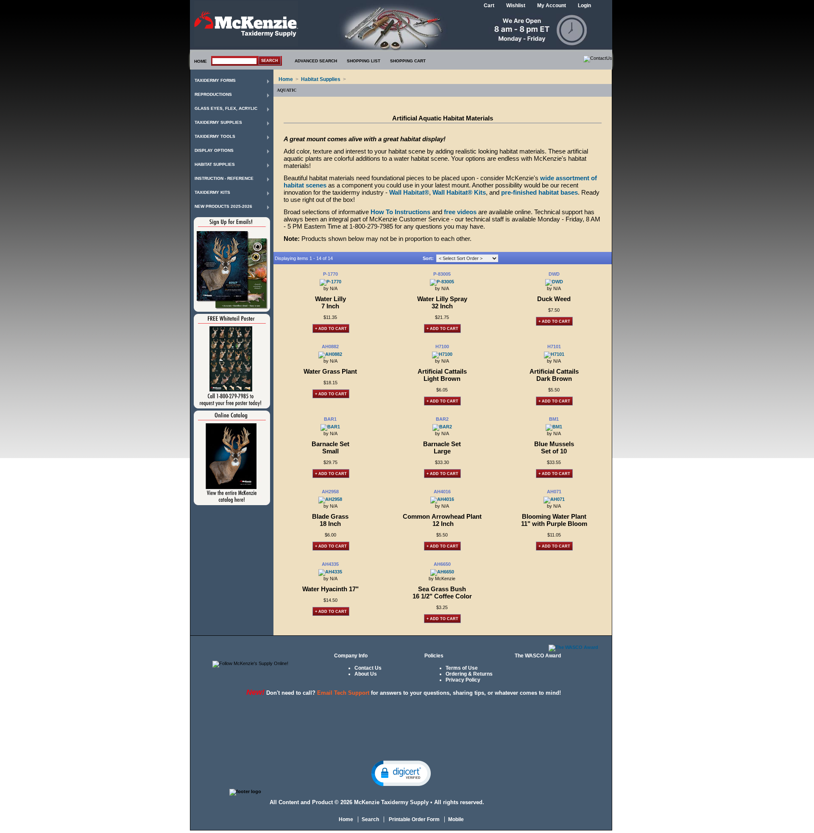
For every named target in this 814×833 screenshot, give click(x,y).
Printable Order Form (413, 819)
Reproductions (213, 94)
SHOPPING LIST (363, 61)
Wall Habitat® (409, 192)
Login (584, 5)
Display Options (214, 150)
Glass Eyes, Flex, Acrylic (226, 108)
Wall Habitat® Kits (459, 192)
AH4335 (330, 564)
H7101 (554, 346)
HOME (200, 61)
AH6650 (442, 564)
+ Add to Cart (331, 329)
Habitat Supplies (215, 164)
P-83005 (442, 274)
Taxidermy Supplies (218, 122)
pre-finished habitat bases (539, 192)
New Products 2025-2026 (223, 206)
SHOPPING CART (408, 61)
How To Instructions (400, 211)
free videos (460, 211)
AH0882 (330, 346)
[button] (401, 772)
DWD (554, 274)
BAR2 (442, 419)
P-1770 (330, 274)
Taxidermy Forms (215, 80)
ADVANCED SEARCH (316, 61)
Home (286, 79)
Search (370, 819)
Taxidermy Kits (212, 192)
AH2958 (330, 491)
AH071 (554, 491)
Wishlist (515, 5)
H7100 (442, 346)
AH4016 (442, 491)
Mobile (456, 819)
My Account (551, 5)
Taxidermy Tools (215, 136)
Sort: (428, 258)
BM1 (554, 419)
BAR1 (330, 419)
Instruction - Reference (224, 178)
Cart (489, 5)
